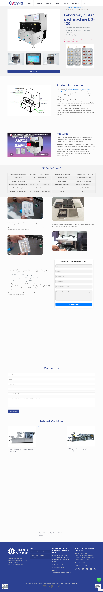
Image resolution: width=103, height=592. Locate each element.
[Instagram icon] (58, 587)
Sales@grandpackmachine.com (61, 572)
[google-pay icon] (48, 587)
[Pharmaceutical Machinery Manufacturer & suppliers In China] (16, 3)
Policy (75, 583)
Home (66, 7)
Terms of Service (65, 583)
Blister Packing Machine (76, 7)
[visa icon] (44, 587)
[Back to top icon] (96, 589)
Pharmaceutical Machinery (38, 552)
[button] (51, 330)
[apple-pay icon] (55, 587)
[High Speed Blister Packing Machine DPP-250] (99, 586)
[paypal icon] (51, 587)
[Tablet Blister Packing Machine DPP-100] (4, 586)
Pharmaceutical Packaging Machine (38, 556)
